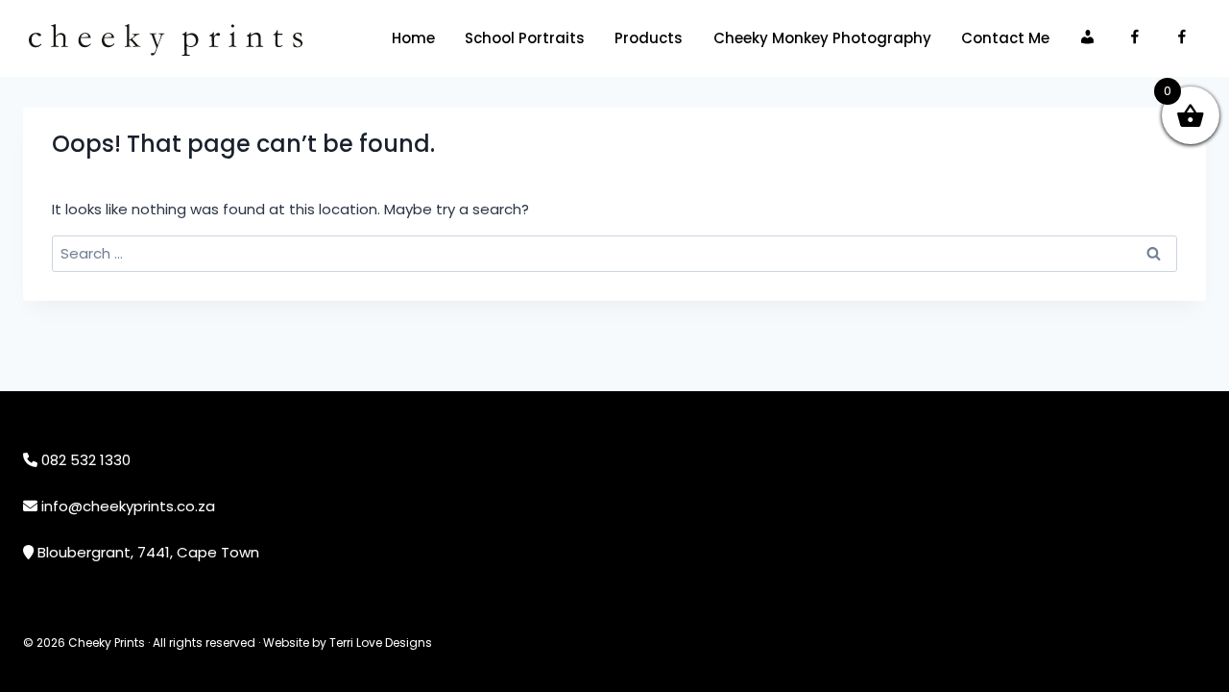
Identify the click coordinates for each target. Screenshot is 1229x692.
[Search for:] (614, 253)
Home (413, 38)
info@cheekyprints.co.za (128, 506)
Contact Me (1005, 38)
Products (648, 38)
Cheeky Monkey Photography (822, 38)
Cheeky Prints (106, 642)
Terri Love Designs (380, 642)
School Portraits (525, 38)
